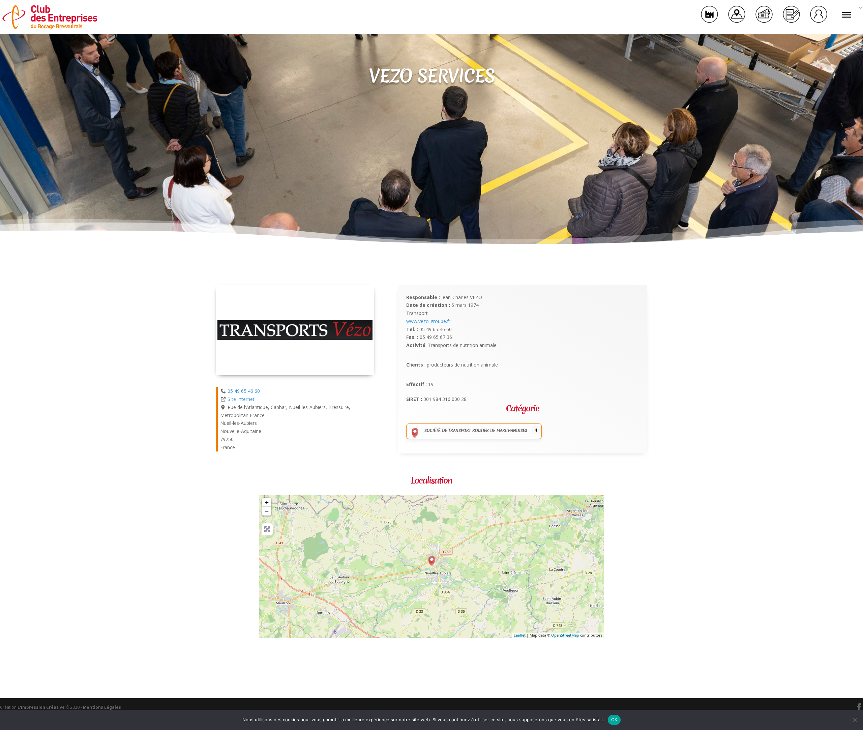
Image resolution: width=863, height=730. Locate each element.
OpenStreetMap (565, 635)
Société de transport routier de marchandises (475, 430)
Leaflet (520, 635)
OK (614, 719)
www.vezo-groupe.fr (428, 321)
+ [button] (267, 502)
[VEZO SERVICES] (431, 561)
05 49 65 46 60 (244, 391)
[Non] (854, 720)
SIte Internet (241, 399)
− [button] (267, 511)
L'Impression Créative (41, 707)
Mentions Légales (102, 707)
